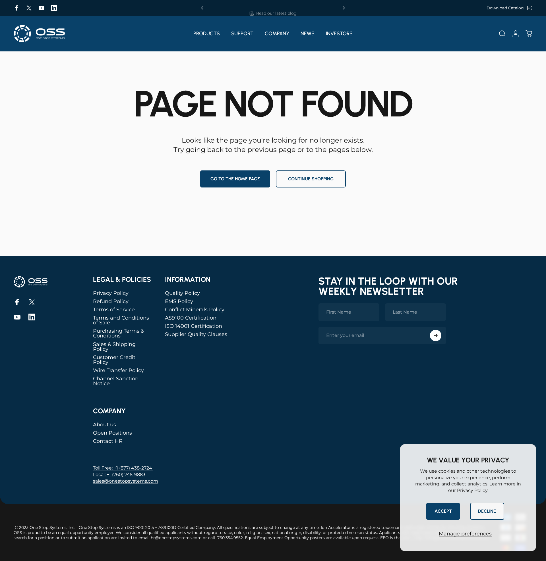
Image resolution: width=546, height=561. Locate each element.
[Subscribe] (435, 335)
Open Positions (112, 433)
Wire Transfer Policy (118, 370)
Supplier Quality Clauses (196, 334)
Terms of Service (114, 309)
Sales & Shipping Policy (114, 347)
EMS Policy (179, 301)
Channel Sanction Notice (115, 381)
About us (104, 424)
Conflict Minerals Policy (194, 309)
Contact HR (108, 441)
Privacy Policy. (472, 490)
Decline (487, 511)
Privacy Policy (111, 293)
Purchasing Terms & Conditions (118, 333)
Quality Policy (182, 293)
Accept (443, 511)
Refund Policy (111, 301)
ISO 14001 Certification (193, 326)
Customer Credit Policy (114, 360)
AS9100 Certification (190, 318)
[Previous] (203, 8)
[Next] (343, 8)
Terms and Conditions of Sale (121, 320)
